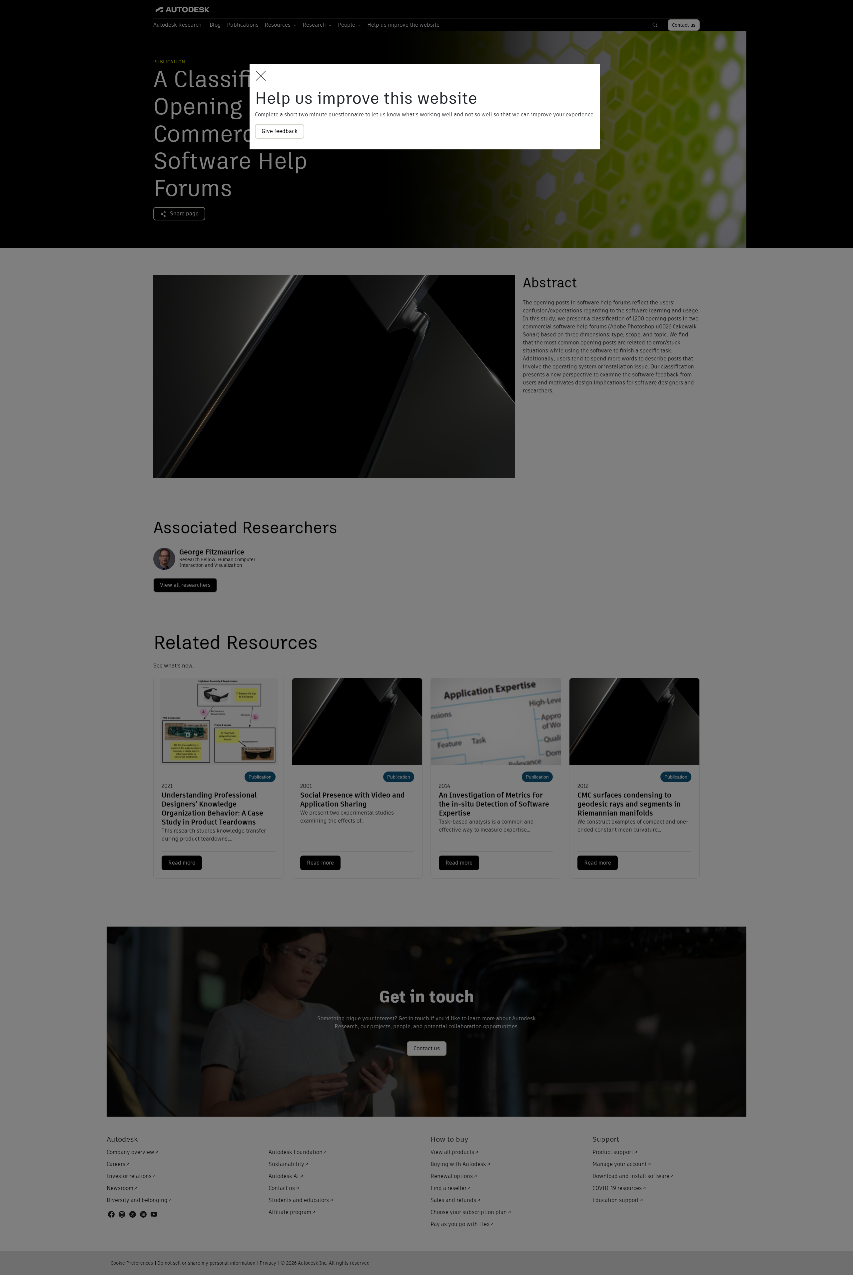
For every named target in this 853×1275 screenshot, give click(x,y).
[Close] (259, 76)
